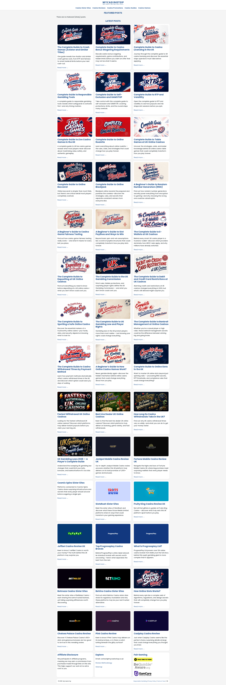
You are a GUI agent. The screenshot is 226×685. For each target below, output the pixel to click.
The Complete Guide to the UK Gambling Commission (112, 278)
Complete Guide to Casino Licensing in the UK (148, 48)
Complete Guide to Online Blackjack (110, 185)
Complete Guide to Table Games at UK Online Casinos (149, 140)
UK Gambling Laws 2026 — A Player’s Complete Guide (72, 460)
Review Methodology (104, 663)
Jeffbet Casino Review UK (71, 546)
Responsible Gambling (140, 681)
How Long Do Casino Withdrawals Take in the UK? (149, 415)
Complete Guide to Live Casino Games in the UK (74, 140)
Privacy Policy (152, 681)
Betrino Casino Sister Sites (110, 591)
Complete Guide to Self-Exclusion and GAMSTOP (109, 96)
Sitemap (99, 667)
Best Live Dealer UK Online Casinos (109, 415)
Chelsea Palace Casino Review (74, 633)
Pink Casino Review (106, 633)
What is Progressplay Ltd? (148, 546)
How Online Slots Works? (147, 591)
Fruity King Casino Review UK (149, 504)
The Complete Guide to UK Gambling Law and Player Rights (110, 324)
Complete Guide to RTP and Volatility (149, 96)
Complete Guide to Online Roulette (110, 140)
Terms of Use (161, 681)
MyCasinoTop (67, 681)
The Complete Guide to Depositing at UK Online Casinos (70, 279)
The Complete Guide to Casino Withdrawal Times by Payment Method (74, 369)
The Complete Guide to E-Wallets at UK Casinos (148, 233)
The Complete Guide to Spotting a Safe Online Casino (73, 323)
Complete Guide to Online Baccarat (71, 185)
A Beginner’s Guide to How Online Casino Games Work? (111, 368)
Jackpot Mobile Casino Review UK (112, 460)
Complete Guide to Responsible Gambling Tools (74, 96)
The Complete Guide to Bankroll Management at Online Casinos (151, 323)
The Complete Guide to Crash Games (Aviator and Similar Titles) (73, 50)
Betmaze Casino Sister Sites (72, 591)
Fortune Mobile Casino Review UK (150, 460)
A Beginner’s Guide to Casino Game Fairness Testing (73, 233)
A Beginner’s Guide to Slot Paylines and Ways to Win (110, 233)
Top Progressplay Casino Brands (109, 547)
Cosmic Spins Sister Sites (70, 483)
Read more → (62, 67)
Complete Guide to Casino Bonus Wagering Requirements (113, 48)
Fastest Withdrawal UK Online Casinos (73, 415)
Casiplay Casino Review (147, 633)
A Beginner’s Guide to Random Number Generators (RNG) (150, 185)
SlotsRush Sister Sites (107, 504)
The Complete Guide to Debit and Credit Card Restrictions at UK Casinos (151, 279)
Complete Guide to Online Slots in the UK (151, 368)
